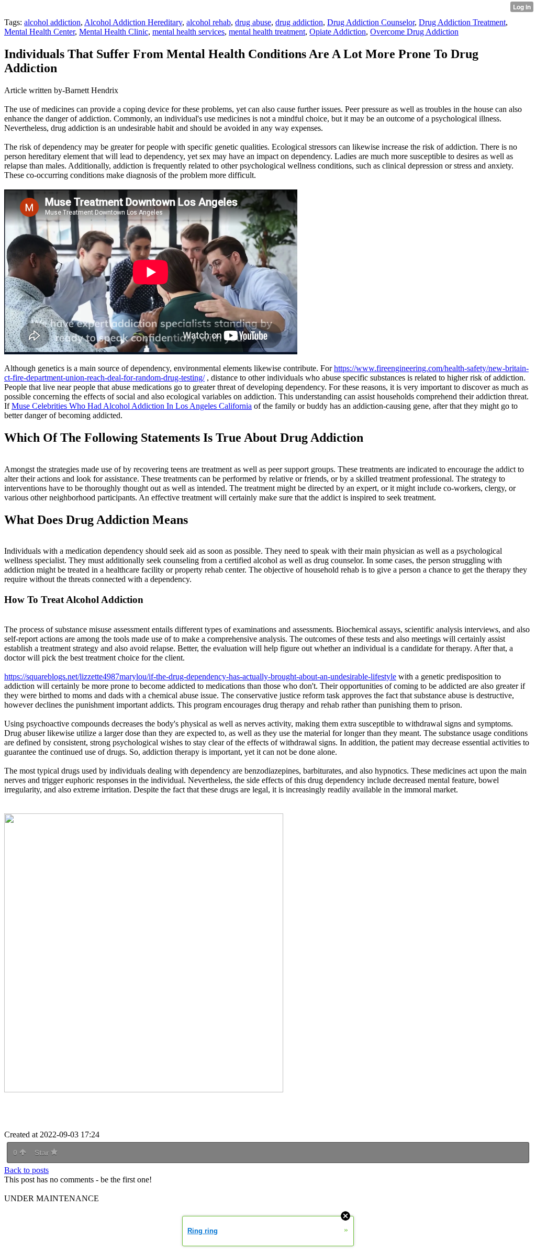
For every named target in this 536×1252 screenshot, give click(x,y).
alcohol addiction (52, 22)
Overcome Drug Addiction (414, 31)
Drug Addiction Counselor (371, 22)
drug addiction (299, 22)
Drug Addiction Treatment (462, 22)
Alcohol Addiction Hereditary (133, 22)
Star (43, 1152)
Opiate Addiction (337, 31)
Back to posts (26, 1170)
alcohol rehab (208, 22)
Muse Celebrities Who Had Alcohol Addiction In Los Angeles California (132, 405)
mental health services (188, 31)
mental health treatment (267, 31)
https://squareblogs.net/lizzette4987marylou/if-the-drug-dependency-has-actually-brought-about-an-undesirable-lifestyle (200, 676)
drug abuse (253, 22)
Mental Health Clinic (113, 31)
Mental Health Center (39, 31)
